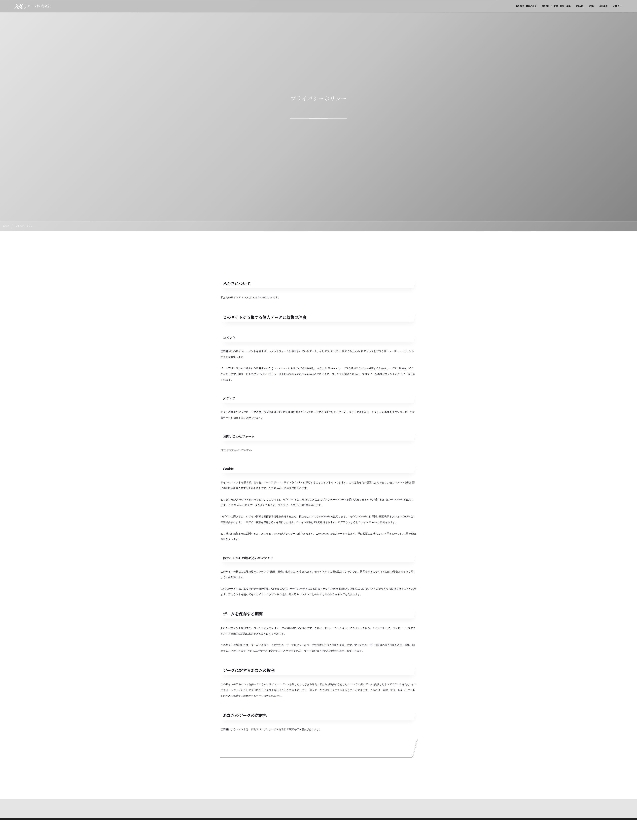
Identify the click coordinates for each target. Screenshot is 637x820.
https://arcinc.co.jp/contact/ (236, 450)
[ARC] (33, 6)
